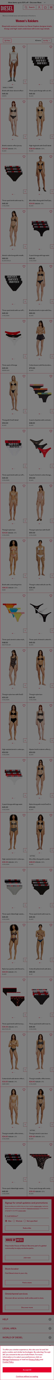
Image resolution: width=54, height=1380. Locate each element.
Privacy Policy (34, 1359)
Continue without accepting (27, 1376)
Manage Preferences (11, 1359)
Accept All (27, 1370)
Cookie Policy (8, 1362)
